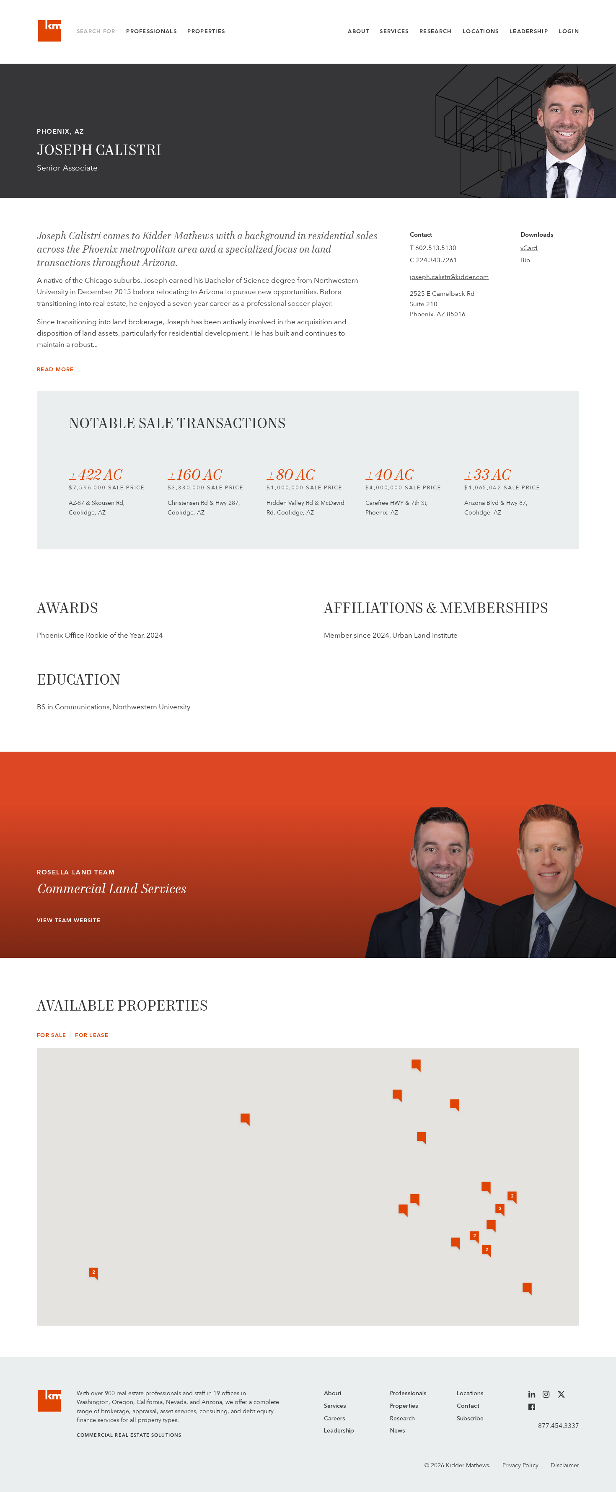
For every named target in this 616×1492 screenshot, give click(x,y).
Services (394, 31)
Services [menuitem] (335, 1406)
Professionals (151, 31)
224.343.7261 (436, 260)
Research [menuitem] (402, 1419)
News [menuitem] (397, 1431)
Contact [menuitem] (468, 1406)
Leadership (529, 31)
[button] (486, 1188)
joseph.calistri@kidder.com (449, 277)
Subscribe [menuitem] (470, 1419)
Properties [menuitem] (404, 1406)
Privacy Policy (520, 1465)
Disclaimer (565, 1465)
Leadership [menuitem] (339, 1431)
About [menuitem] (333, 1393)
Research (435, 31)
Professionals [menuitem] (408, 1393)
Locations (481, 31)
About (358, 31)
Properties (206, 31)
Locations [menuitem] (470, 1393)
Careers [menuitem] (334, 1419)
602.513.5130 (435, 248)
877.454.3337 (558, 1426)
